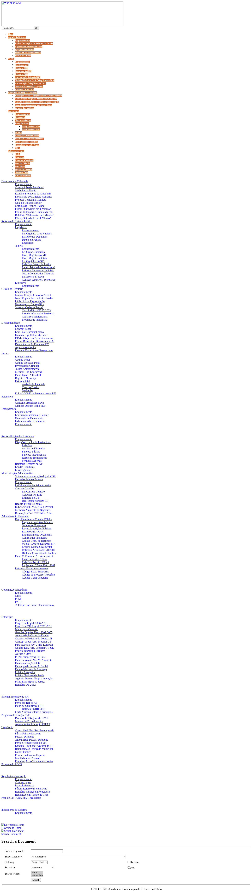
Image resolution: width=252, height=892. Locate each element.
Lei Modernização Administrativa (33, 485)
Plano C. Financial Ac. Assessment (34, 556)
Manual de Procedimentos (29, 721)
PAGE (18, 601)
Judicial (19, 245)
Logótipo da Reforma (24, 49)
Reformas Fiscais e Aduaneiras (31, 568)
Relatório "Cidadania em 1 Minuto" (34, 215)
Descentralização (10, 322)
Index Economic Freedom (26, 142)
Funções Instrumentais (34, 454)
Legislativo (21, 227)
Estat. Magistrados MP (34, 255)
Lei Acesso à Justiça (33, 276)
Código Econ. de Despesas (36, 540)
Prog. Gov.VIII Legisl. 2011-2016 (33, 626)
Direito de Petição (31, 239)
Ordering (9, 862)
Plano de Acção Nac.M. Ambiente (33, 660)
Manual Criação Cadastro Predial (33, 295)
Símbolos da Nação (25, 190)
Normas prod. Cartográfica (29, 304)
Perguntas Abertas (31, 460)
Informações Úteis (16, 151)
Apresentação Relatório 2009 (27, 77)
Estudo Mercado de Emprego (31, 669)
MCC (17, 148)
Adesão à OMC (23, 653)
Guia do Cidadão (22, 163)
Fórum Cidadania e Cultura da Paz (33, 212)
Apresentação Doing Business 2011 (30, 83)
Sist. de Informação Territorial (38, 313)
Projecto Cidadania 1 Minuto (30, 199)
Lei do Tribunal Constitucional (38, 267)
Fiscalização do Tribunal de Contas (34, 761)
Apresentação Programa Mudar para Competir (36, 99)
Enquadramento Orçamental (37, 534)
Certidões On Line (32, 494)
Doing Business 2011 (31, 126)
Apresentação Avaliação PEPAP (32, 724)
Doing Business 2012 (31, 129)
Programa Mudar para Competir (22, 92)
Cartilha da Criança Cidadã (29, 205)
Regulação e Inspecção (13, 776)
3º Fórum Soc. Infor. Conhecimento (34, 605)
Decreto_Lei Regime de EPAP (31, 718)
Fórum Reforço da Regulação (31, 788)
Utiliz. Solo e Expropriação (30, 301)
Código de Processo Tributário (38, 574)
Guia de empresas (23, 175)
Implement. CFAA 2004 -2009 (38, 565)
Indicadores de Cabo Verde (27, 145)
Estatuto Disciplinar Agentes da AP (34, 745)
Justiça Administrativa (27, 368)
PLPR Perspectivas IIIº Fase (30, 657)
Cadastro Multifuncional (35, 316)
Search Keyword (14, 851)
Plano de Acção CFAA (34, 559)
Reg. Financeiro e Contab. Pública (33, 519)
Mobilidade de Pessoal (27, 758)
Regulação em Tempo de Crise (31, 794)
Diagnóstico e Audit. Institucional (33, 442)
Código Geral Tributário (35, 577)
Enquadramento (22, 40)
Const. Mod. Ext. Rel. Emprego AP (34, 730)
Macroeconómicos (23, 120)
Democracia (20, 117)
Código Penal (22, 359)
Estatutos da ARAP (32, 531)
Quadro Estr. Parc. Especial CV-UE (34, 647)
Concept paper (23, 782)
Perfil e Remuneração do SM (30, 742)
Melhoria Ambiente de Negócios (29, 86)
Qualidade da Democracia (29, 418)
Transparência (8, 408)
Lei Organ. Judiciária (33, 252)
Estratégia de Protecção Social (31, 666)
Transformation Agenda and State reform (33, 105)
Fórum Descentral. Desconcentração (34, 341)
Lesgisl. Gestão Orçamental (37, 546)
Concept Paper (23, 328)
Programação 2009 (23, 71)
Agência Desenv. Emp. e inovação (33, 678)
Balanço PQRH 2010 (33, 708)
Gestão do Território (12, 288)
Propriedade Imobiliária (34, 319)
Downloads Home (11, 827)
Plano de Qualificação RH (29, 705)
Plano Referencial (24, 785)
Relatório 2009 (21, 74)
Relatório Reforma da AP (29, 463)
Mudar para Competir (26, 629)
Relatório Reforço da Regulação (32, 791)
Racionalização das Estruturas (17, 436)
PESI (18, 598)
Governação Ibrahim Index (27, 135)
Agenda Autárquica (25, 347)
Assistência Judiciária (33, 384)
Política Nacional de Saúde (29, 675)
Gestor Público (23, 752)
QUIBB (18, 132)
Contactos (19, 157)
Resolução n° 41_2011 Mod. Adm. (34, 513)
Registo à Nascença (25, 378)
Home (10, 34)
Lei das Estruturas (24, 466)
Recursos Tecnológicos (34, 457)
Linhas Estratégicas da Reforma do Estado (34, 43)
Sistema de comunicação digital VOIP (35, 476)
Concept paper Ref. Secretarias (38, 279)
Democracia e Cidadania (14, 181)
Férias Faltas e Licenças (28, 733)
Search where (12, 873)
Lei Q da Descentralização (29, 331)
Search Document (11, 834)
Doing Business (22, 123)
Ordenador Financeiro (34, 525)
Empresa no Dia (30, 497)
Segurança (7, 396)
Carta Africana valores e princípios (33, 712)
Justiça (5, 353)
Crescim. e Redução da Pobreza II (33, 638)
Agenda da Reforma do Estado (28, 46)
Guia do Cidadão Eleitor (28, 202)
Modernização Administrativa (17, 473)
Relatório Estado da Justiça (36, 264)
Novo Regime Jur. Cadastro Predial (34, 298)
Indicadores (13, 111)
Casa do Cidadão (24, 488)
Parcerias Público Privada (29, 479)
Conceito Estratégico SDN (29, 402)
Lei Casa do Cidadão (33, 491)
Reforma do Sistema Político (16, 221)
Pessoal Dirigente (24, 736)
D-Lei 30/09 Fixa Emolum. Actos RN (35, 393)
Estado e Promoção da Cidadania (33, 193)
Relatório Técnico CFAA (35, 562)
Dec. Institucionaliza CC (35, 500)
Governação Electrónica (14, 589)
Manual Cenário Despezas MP (38, 543)
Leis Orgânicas (23, 470)
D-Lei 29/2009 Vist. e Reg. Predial (34, 506)
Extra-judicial (22, 381)
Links (17, 154)
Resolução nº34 (21, 65)
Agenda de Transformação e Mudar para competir (37, 102)
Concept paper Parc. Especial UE (33, 641)
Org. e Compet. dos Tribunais (38, 273)
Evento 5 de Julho (23, 56)
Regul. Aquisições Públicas (36, 528)
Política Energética (25, 672)
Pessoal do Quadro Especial (30, 755)
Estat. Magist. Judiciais (34, 258)
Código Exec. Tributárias (35, 571)
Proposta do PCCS (11, 764)
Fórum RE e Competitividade (28, 52)
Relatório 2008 (21, 68)
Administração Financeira (15, 516)
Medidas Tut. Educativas (28, 371)
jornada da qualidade (24, 108)
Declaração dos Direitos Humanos (33, 196)
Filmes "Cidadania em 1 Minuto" (33, 208)
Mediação (27, 390)
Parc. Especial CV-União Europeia (34, 644)
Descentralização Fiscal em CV (32, 344)
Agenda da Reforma (17, 37)
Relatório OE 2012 (25, 684)
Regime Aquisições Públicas (37, 522)
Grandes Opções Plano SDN (30, 405)
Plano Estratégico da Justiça (30, 681)
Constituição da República (29, 187)
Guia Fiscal (20, 166)
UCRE (11, 59)
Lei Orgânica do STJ (33, 261)
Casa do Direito (30, 387)
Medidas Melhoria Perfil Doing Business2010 (34, 80)
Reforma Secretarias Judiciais (38, 270)
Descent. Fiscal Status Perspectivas (34, 350)
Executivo (20, 282)
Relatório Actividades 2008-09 (38, 550)
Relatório (27, 445)
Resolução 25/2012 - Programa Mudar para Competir (38, 95)
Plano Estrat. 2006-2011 (28, 375)
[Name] (37, 872)
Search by (10, 867)
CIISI (18, 595)
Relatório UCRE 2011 (24, 89)
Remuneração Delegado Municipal (34, 748)
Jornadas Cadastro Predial (29, 307)
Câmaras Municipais (24, 160)
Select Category (13, 856)
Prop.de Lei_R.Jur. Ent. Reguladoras (21, 797)
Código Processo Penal (27, 362)
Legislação (28, 242)
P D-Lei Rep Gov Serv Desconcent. (34, 338)
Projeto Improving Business (30, 650)
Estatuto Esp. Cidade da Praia (31, 335)
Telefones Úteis (21, 172)
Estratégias (7, 617)
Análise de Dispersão (33, 448)
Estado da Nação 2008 (27, 663)
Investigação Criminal (27, 365)
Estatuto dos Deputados (34, 236)
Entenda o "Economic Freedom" (29, 139)
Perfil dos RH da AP (26, 702)
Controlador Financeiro (34, 537)
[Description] (37, 875)
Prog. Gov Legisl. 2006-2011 (31, 623)
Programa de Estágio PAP (15, 715)
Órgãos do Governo (23, 169)
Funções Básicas (31, 451)
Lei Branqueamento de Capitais (32, 415)
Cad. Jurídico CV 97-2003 (36, 310)
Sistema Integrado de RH (15, 696)
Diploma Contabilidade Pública (39, 553)
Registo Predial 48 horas (28, 503)
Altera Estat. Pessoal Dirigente (31, 739)
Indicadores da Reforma (14, 809)
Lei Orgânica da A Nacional (37, 233)
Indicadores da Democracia (30, 421)
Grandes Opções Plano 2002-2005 (33, 632)
